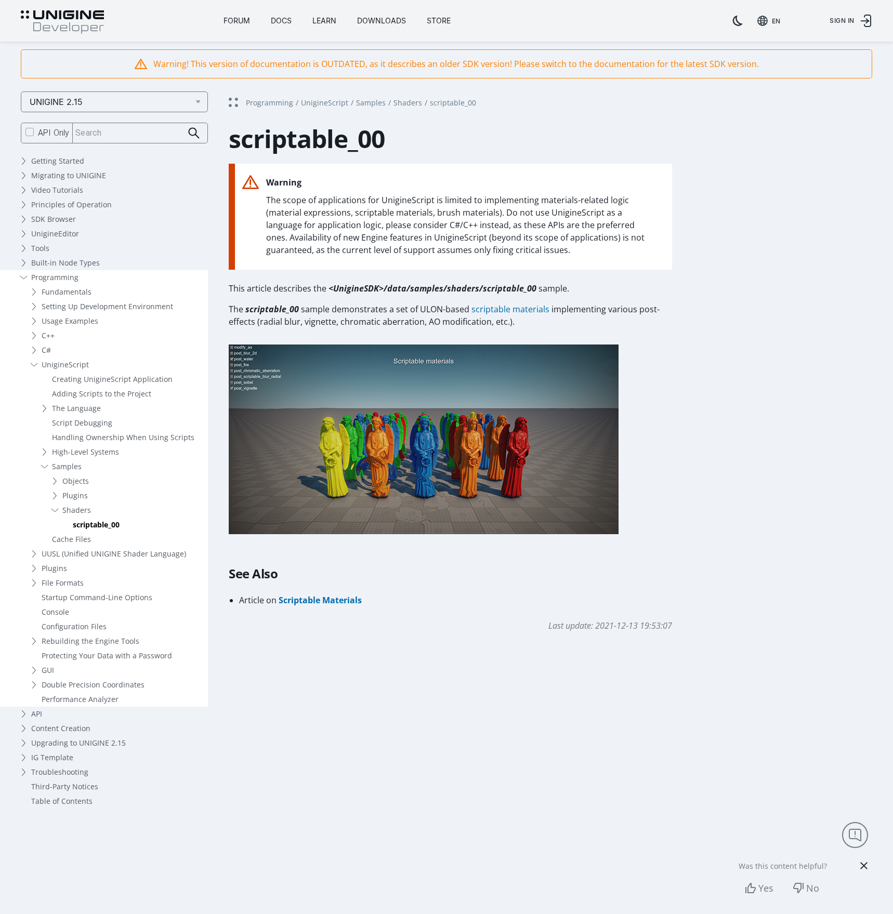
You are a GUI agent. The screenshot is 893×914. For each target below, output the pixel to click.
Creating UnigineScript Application (112, 379)
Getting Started (57, 161)
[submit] (194, 133)
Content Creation (60, 728)
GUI (48, 670)
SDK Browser (53, 219)
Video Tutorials (57, 190)
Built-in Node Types (65, 263)
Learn (324, 20)
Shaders (76, 510)
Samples (67, 466)
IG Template (52, 757)
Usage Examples (70, 321)
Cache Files (71, 539)
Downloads (381, 20)
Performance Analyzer (80, 699)
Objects (75, 481)
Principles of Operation (71, 204)
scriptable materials (510, 309)
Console (55, 612)
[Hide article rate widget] (864, 865)
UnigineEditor (55, 234)
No (812, 888)
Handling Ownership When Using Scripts (123, 437)
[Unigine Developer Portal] (62, 22)
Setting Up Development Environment (107, 306)
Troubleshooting (59, 772)
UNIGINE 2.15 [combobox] (56, 102)
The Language (76, 408)
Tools (40, 248)
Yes (765, 888)
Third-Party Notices (64, 786)
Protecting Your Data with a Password (107, 655)
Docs (281, 20)
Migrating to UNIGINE (68, 175)
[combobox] (770, 21)
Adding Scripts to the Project (101, 394)
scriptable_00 (96, 524)
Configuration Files (74, 626)
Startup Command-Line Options (97, 597)
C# (46, 350)
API (36, 714)
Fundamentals (66, 292)
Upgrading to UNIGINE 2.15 (78, 743)
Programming (54, 277)
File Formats (63, 583)
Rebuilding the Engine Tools (90, 641)
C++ (48, 335)
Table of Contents (62, 801)
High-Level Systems (85, 452)
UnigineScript (65, 364)
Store (439, 20)
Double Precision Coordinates (93, 685)
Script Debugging (82, 423)
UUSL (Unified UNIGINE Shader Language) (114, 554)
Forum (237, 20)
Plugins (75, 495)
